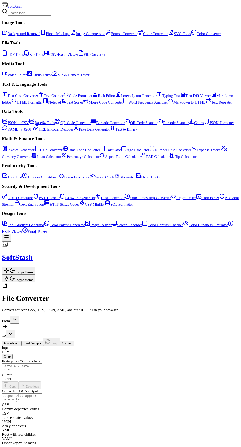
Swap (54, 343)
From (6, 321)
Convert (67, 343)
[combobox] (14, 320)
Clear (7, 356)
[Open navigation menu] (6, 238)
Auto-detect (12, 343)
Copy (12, 386)
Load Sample (32, 343)
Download (32, 386)
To (4, 335)
